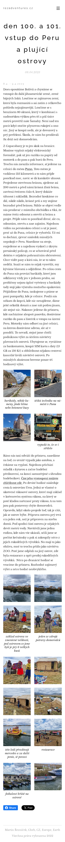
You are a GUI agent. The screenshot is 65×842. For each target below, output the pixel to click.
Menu (58, 8)
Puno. (29, 169)
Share (12, 807)
